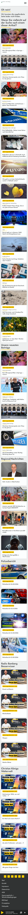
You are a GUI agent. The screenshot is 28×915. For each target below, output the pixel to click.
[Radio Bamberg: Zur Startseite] (12, 3)
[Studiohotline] (23, 876)
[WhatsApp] (5, 876)
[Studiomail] (19, 876)
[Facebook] (8, 876)
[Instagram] (12, 876)
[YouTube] (16, 876)
